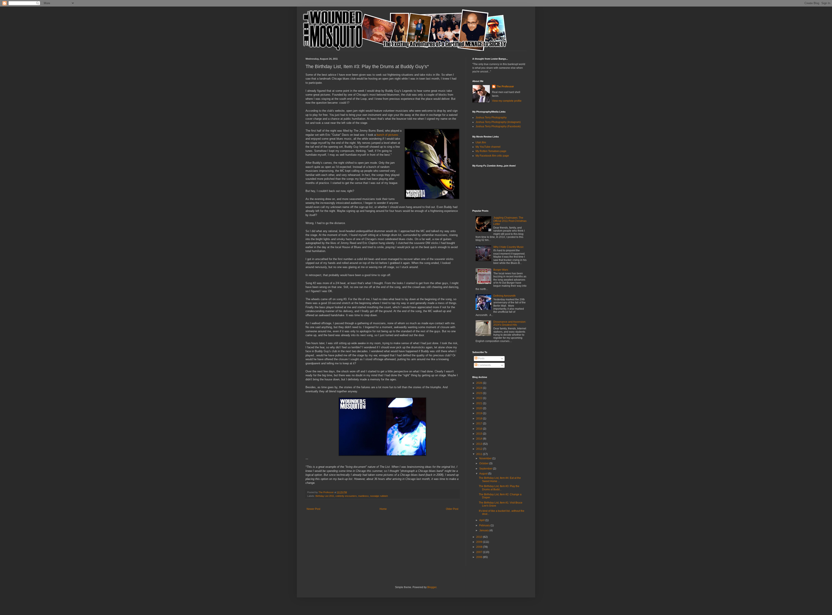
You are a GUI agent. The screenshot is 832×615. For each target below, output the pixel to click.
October (484, 463)
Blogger (431, 587)
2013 (479, 443)
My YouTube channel (488, 146)
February (485, 525)
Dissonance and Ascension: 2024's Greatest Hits (509, 323)
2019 (479, 413)
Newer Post (313, 508)
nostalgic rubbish (379, 496)
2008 (479, 546)
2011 (479, 454)
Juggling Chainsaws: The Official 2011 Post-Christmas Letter (509, 221)
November (485, 458)
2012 (479, 448)
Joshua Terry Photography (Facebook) (498, 126)
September (486, 468)
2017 (479, 423)
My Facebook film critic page (492, 155)
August (483, 473)
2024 (479, 387)
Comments (484, 365)
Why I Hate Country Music (508, 247)
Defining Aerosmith (504, 295)
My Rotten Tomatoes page (491, 151)
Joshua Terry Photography (491, 117)
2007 (479, 552)
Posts (480, 358)
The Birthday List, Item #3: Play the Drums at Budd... (499, 488)
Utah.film (481, 142)
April (482, 520)
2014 (479, 438)
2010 (479, 536)
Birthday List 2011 (324, 496)
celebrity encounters (346, 496)
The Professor (505, 86)
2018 (479, 418)
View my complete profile (507, 100)
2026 (479, 382)
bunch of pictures (387, 134)
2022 (479, 398)
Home (383, 508)
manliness (363, 496)
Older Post (452, 508)
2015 (479, 433)
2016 (479, 428)
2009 (479, 541)
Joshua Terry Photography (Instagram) (498, 122)
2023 (479, 393)
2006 (479, 557)
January (484, 530)
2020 (479, 408)
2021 (479, 403)
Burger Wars (500, 269)
